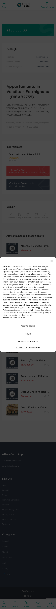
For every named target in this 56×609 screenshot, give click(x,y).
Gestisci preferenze (28, 341)
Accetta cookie (28, 325)
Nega (28, 333)
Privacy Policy (43, 312)
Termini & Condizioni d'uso (14, 318)
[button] (51, 261)
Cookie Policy (21, 348)
